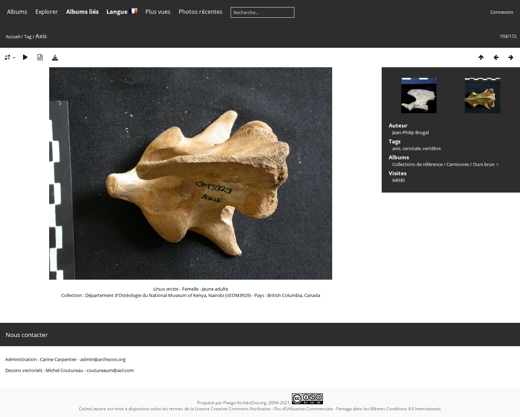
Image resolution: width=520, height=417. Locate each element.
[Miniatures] (481, 57)
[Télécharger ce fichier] (54, 57)
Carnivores (457, 164)
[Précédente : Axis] (496, 57)
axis (396, 148)
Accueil (13, 36)
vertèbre (432, 148)
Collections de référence (417, 164)
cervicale (412, 148)
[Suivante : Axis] (510, 57)
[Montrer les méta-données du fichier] (40, 57)
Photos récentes (201, 12)
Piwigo (229, 403)
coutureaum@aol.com (110, 370)
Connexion (501, 12)
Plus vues (158, 12)
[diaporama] (25, 57)
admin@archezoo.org (103, 359)
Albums (17, 12)
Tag (27, 36)
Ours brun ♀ (486, 164)
